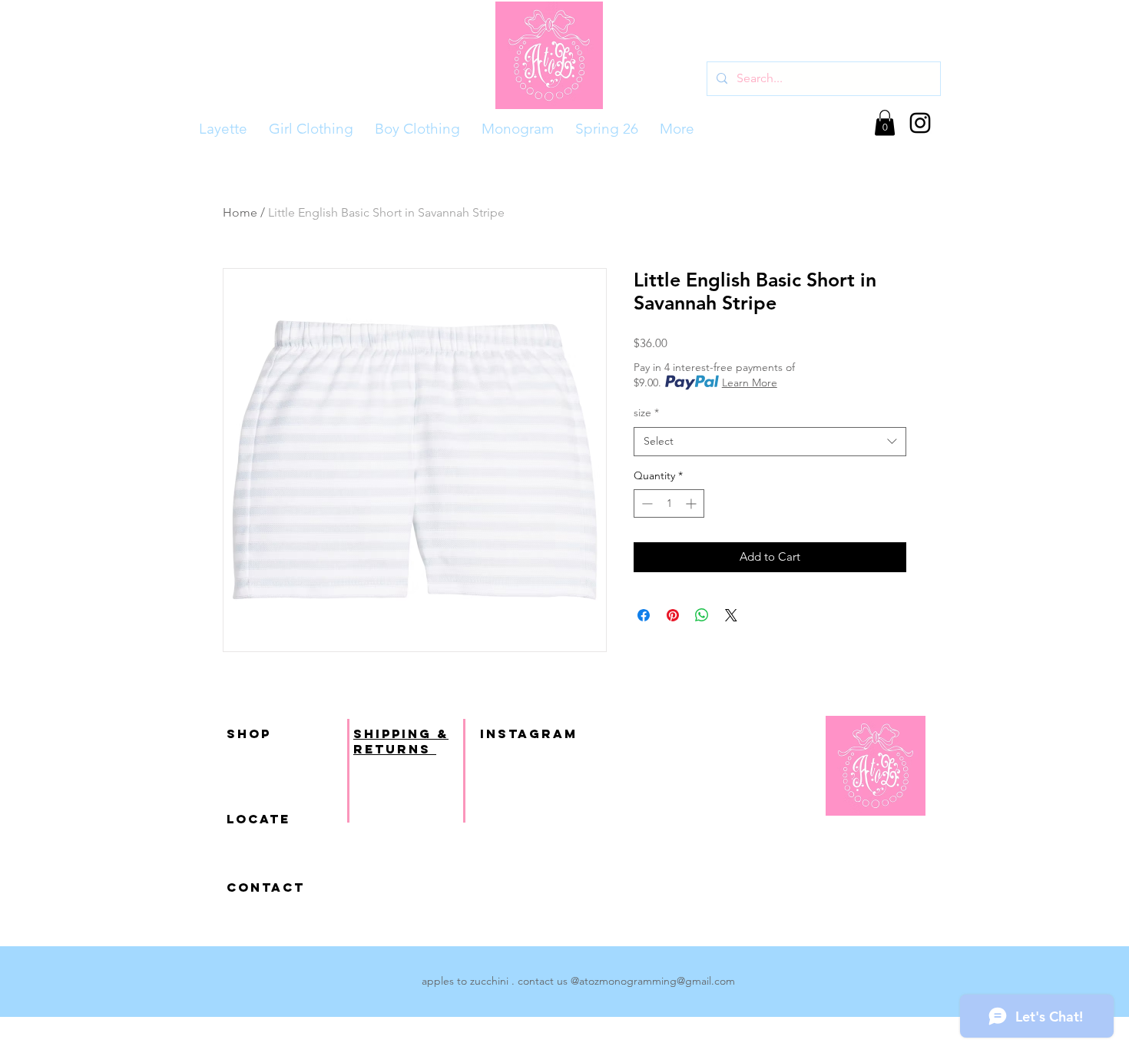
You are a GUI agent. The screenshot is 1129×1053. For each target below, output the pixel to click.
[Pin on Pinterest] (673, 615)
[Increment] (692, 503)
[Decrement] (645, 503)
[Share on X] (731, 615)
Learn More (749, 382)
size (646, 412)
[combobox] (770, 441)
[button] (885, 122)
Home (240, 212)
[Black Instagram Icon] (920, 123)
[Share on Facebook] (643, 615)
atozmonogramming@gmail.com (657, 981)
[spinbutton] (669, 503)
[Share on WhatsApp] (702, 615)
